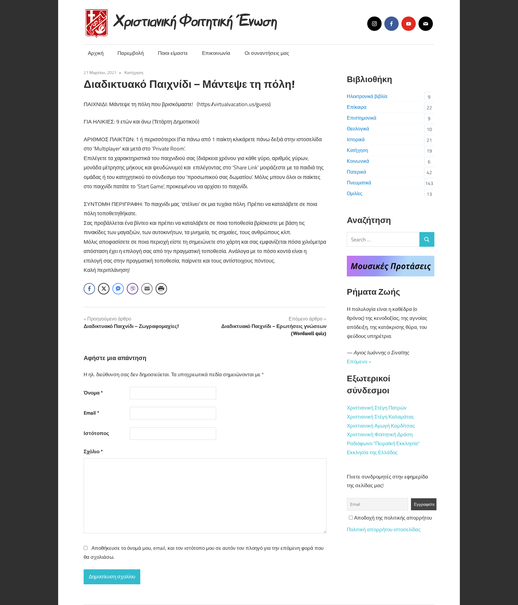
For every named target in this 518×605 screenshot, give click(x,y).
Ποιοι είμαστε (173, 53)
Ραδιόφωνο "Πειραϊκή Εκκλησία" (383, 443)
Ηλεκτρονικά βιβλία (367, 96)
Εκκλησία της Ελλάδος (372, 452)
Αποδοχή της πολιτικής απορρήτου (392, 518)
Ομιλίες (354, 193)
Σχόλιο (93, 451)
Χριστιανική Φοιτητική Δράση (379, 434)
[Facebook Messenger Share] (118, 288)
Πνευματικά (359, 182)
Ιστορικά (356, 139)
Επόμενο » (359, 361)
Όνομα (93, 393)
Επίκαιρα (356, 107)
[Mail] (425, 23)
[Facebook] (391, 23)
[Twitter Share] (103, 288)
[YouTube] (408, 23)
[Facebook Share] (89, 288)
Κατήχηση (133, 72)
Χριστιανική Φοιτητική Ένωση (196, 18)
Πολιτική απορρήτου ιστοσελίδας (384, 529)
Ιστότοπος (96, 433)
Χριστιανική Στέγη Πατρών (377, 408)
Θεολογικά (358, 128)
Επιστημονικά (361, 117)
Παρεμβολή (131, 53)
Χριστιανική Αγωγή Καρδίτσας (381, 426)
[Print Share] (161, 288)
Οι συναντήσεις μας (267, 53)
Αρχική (95, 53)
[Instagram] (374, 23)
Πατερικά (356, 171)
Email (91, 413)
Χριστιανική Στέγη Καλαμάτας (380, 417)
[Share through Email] (147, 288)
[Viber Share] (132, 288)
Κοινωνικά (358, 161)
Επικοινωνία (216, 53)
